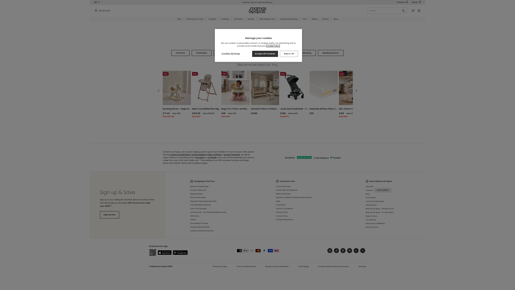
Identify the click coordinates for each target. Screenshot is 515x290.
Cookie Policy (273, 46)
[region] (258, 45)
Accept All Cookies (265, 53)
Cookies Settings (231, 53)
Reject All (289, 53)
